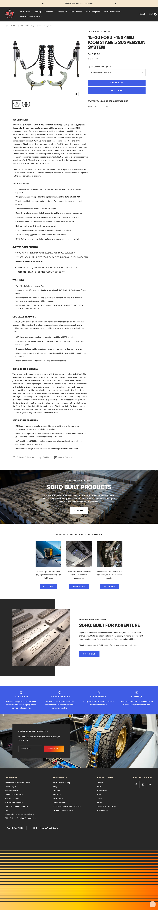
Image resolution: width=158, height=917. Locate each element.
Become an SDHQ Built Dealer (17, 783)
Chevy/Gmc (102, 790)
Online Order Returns (14, 794)
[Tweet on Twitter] (103, 106)
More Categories (93, 12)
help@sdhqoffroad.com (140, 705)
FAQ (6, 810)
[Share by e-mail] (107, 106)
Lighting (37, 12)
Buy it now (117, 90)
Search (142, 14)
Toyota (100, 783)
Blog (55, 787)
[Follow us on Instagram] (142, 784)
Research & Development (31, 16)
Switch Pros (79, 586)
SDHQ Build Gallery (112, 12)
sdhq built (89, 654)
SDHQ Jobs (58, 798)
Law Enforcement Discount (16, 806)
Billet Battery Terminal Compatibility (20, 818)
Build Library (102, 810)
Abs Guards (110, 586)
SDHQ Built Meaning (61, 783)
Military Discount (12, 798)
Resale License (11, 790)
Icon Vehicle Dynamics (99, 31)
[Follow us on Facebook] (136, 784)
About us (57, 794)
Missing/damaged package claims (19, 814)
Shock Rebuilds (59, 802)
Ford (99, 787)
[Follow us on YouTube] (149, 784)
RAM (99, 794)
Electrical (49, 12)
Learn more (88, 3)
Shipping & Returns (25, 457)
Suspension (62, 12)
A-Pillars (48, 586)
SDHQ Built (25, 12)
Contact (56, 790)
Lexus (99, 802)
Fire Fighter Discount (14, 802)
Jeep (99, 798)
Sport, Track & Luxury (106, 806)
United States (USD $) (15, 828)
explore (79, 510)
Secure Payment (65, 457)
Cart (152, 14)
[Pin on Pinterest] (99, 106)
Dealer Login (10, 787)
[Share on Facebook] (95, 106)
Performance (76, 12)
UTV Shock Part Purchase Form (66, 806)
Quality (46, 457)
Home (7, 26)
